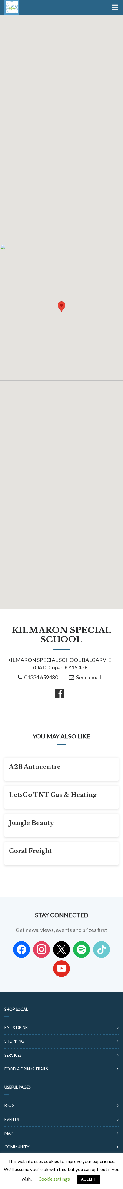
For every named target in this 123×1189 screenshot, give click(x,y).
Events (11, 1119)
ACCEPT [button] (88, 1179)
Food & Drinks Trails (26, 1069)
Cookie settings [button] (54, 1179)
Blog (9, 1105)
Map (8, 1133)
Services (13, 1055)
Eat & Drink (16, 1027)
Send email (88, 677)
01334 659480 (41, 677)
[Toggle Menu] (114, 7)
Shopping (14, 1041)
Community (16, 1147)
